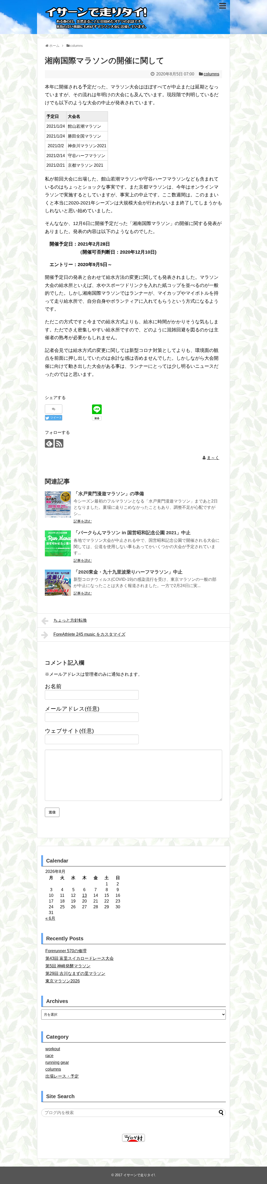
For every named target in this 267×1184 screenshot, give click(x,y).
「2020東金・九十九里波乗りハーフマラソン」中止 (128, 572)
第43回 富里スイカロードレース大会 (79, 958)
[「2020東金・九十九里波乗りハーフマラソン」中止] (58, 583)
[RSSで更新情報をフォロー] (59, 443)
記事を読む (83, 521)
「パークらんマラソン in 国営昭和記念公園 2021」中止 (132, 532)
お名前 (53, 686)
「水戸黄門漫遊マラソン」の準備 (109, 493)
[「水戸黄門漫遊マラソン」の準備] (58, 504)
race (49, 1055)
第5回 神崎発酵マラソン (67, 966)
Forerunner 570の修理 (66, 951)
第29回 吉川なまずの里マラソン (75, 973)
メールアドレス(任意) (72, 709)
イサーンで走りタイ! (139, 1175)
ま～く (213, 457)
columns (211, 74)
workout (52, 1049)
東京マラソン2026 (62, 981)
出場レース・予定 (62, 1076)
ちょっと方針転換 (70, 620)
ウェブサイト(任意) (69, 731)
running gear (57, 1062)
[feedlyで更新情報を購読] (49, 443)
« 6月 (50, 918)
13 (84, 895)
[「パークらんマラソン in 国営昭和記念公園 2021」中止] (58, 543)
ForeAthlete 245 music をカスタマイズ (89, 634)
